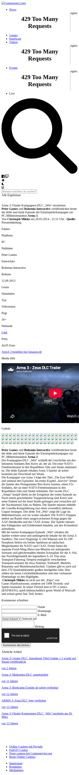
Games (13, 35)
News (12, 9)
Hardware (15, 38)
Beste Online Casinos (22, 756)
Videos (13, 42)
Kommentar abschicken (16, 645)
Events (13, 67)
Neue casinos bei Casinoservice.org (30, 753)
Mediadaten (16, 770)
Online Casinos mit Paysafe (26, 746)
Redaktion (15, 766)
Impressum (15, 763)
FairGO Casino (18, 750)
